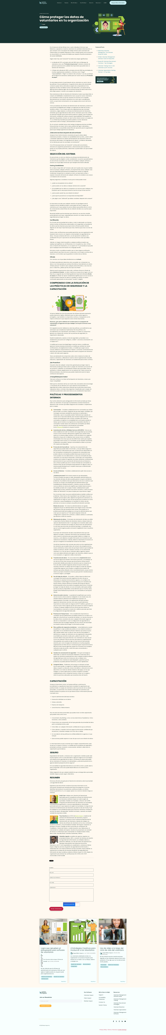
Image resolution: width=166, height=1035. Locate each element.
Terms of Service (112, 1029)
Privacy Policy (103, 1029)
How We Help (83, 2)
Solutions (59, 2)
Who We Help (74, 2)
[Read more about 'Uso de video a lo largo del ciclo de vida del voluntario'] (112, 932)
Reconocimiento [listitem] (86, 964)
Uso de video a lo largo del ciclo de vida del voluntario (112, 949)
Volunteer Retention (119, 1007)
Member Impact (88, 1001)
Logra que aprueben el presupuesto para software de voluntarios (53, 950)
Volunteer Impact (88, 995)
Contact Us (102, 1002)
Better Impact (79, 816)
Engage (43, 24)
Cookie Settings (122, 1029)
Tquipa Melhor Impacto (78, 953)
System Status (103, 1005)
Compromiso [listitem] (74, 966)
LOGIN (105, 2)
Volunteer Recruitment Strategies (120, 1003)
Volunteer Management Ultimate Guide (120, 995)
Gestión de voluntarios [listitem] (59, 976)
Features (66, 2)
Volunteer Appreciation (120, 1010)
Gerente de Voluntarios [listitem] (47, 976)
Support (101, 995)
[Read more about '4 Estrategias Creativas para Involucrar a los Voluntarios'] (83, 932)
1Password (60, 427)
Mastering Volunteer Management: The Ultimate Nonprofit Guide (105, 52)
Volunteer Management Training (120, 999)
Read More (63, 981)
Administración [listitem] (45, 978)
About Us (91, 2)
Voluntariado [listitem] (103, 964)
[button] (114, 1021)
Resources (98, 2)
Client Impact (87, 998)
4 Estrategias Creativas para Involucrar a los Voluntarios (82, 949)
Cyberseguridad (43, 27)
